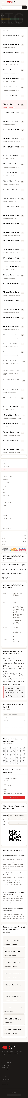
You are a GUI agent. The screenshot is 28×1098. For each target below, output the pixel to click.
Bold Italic (6, 466)
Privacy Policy (6, 1081)
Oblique (5, 509)
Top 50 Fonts (5, 1065)
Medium (4, 499)
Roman (4, 522)
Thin (4, 525)
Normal (4, 505)
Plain (4, 512)
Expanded (5, 479)
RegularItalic (7, 518)
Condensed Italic (8, 476)
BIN (11, 2)
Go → (24, 7)
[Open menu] (3, 2)
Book (4, 470)
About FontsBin (6, 1079)
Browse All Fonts (7, 1063)
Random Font (5, 1067)
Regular (5, 515)
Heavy (4, 486)
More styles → (7, 528)
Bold (4, 463)
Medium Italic (7, 502)
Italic (4, 489)
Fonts (6, 13)
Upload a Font (6, 1070)
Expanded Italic (7, 483)
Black (4, 460)
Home (2, 13)
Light (4, 492)
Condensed (5, 473)
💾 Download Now (14, 797)
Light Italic (6, 495)
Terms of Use (5, 1084)
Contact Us (5, 1077)
